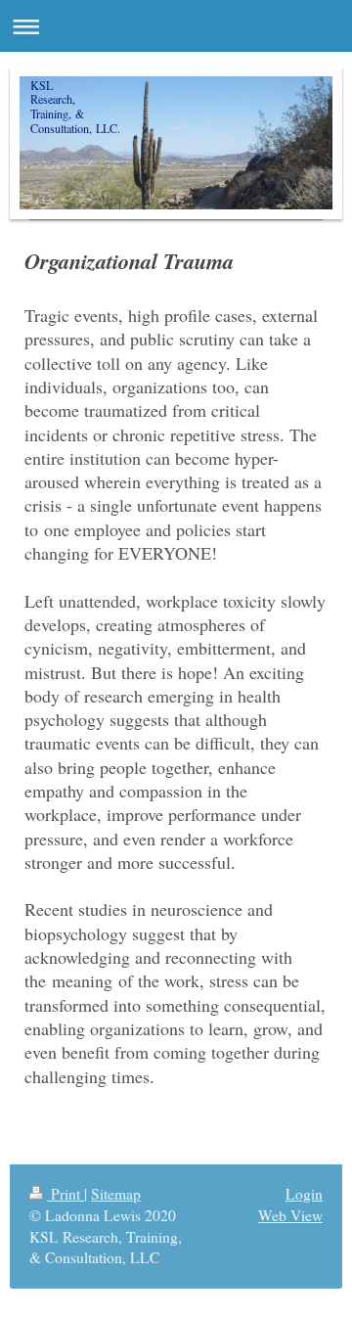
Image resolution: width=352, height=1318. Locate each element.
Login (304, 1194)
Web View (290, 1215)
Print (65, 1194)
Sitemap (116, 1194)
